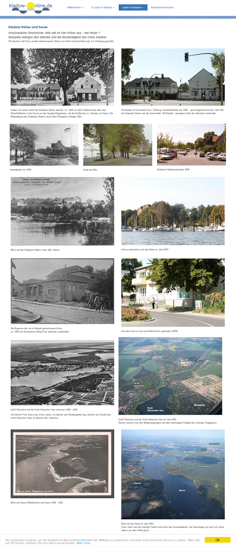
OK (218, 540)
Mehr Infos (83, 543)
